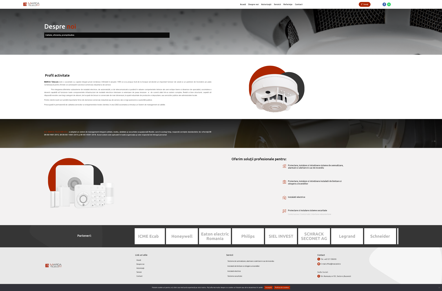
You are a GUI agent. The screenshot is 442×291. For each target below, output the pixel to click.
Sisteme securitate (235, 276)
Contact (299, 4)
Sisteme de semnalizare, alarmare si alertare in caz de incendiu (251, 261)
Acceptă (268, 287)
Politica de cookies (282, 287)
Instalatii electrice (234, 271)
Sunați (365, 4)
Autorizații (266, 4)
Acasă (243, 4)
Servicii (277, 4)
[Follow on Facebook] (384, 4)
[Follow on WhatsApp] (389, 4)
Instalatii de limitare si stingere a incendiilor (244, 266)
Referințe (288, 4)
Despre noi (253, 4)
